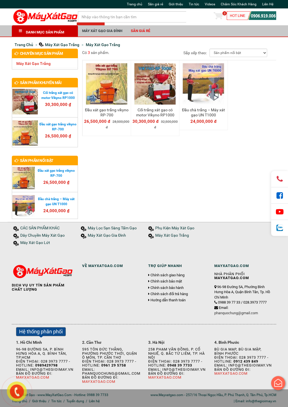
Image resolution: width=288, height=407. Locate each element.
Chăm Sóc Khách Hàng (238, 4)
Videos (210, 4)
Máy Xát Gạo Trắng (33, 63)
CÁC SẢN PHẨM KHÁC (40, 228)
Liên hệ (94, 401)
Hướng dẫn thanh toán (168, 300)
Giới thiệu (176, 4)
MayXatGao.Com (32, 377)
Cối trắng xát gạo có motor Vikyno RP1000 (155, 112)
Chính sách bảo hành (167, 288)
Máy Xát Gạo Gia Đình (102, 31)
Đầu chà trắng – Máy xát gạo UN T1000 (203, 112)
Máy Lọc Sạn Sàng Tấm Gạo (112, 228)
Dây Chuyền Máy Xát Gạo (42, 235)
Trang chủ (134, 4)
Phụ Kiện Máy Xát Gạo (174, 228)
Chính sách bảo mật (166, 281)
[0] (218, 16)
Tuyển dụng (75, 401)
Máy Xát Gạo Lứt (35, 243)
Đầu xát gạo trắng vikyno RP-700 (107, 112)
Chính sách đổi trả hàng (169, 294)
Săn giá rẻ (155, 4)
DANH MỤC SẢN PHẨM (45, 32)
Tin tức (194, 4)
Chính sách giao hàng (167, 275)
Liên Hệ (267, 4)
